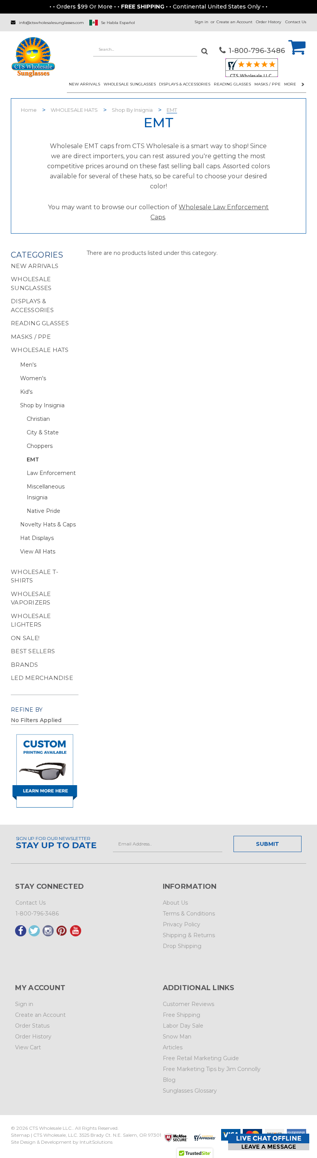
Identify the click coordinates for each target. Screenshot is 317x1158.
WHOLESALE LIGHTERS (31, 620)
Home (29, 110)
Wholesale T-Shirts (34, 576)
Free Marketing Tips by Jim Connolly (212, 1069)
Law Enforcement (51, 473)
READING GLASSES (232, 84)
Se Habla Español (118, 22)
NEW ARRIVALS (84, 84)
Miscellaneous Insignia (46, 492)
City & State (43, 432)
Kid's (26, 391)
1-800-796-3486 (37, 913)
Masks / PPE (267, 84)
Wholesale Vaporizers (31, 598)
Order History (268, 21)
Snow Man (177, 1036)
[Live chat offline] (268, 1142)
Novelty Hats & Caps (48, 524)
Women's (33, 378)
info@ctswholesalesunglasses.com (51, 22)
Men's (28, 364)
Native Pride (43, 510)
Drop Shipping (182, 946)
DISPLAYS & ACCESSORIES (184, 84)
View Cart (28, 1047)
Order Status (32, 1025)
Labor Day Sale (183, 1025)
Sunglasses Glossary (190, 1090)
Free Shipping (181, 1014)
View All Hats (37, 551)
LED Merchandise (42, 677)
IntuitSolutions (96, 1142)
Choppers (40, 445)
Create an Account (234, 21)
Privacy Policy (181, 924)
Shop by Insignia (132, 110)
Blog (169, 1079)
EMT (172, 110)
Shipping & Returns (189, 935)
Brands (24, 664)
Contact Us (295, 21)
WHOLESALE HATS (74, 110)
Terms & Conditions (189, 913)
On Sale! (25, 638)
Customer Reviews (188, 1004)
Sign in (201, 21)
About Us (175, 902)
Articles (172, 1047)
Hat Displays (37, 538)
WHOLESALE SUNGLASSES (130, 84)
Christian (38, 418)
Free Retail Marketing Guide (201, 1058)
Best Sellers (33, 651)
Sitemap (20, 1135)
